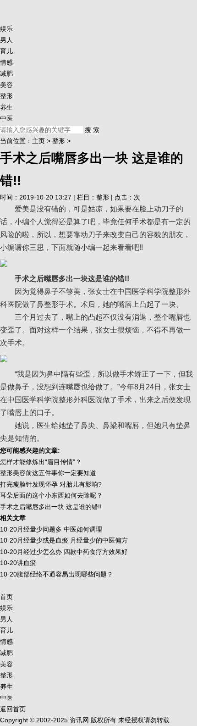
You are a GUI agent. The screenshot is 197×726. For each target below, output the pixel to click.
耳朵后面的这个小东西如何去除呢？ (51, 495)
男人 (6, 40)
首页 (6, 596)
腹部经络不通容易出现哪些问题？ (65, 574)
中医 (6, 118)
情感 (6, 62)
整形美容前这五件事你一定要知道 (48, 473)
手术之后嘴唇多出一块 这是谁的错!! (51, 506)
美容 (6, 85)
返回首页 (13, 709)
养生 (6, 107)
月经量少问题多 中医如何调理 (59, 529)
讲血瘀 (26, 562)
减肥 (6, 73)
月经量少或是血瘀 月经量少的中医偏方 (72, 540)
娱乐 (6, 28)
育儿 (6, 51)
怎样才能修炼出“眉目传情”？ (41, 462)
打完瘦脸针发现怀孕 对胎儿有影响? (51, 484)
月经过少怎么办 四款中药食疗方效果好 (72, 551)
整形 (6, 96)
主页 (38, 140)
